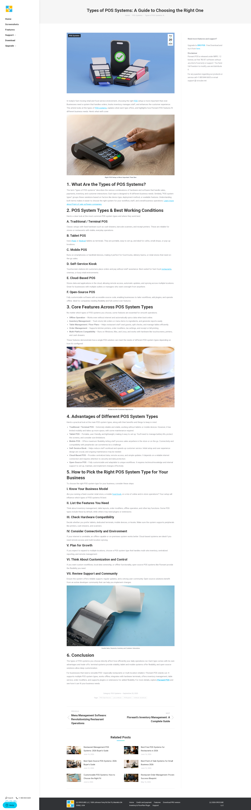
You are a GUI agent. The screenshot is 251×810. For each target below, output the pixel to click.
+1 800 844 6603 (25, 798)
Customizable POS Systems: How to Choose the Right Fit (99, 777)
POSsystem (128, 697)
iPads (74, 241)
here (198, 49)
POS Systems (74, 36)
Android (82, 241)
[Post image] (74, 750)
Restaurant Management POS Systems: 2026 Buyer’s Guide (96, 749)
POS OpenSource (105, 697)
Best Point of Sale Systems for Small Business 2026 (157, 763)
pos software (117, 697)
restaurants (166, 269)
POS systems (101, 108)
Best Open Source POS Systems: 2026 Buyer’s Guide (100, 763)
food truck (116, 494)
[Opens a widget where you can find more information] (10, 805)
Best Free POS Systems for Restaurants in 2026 (153, 749)
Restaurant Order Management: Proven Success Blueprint (157, 777)
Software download (140, 697)
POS (136, 101)
